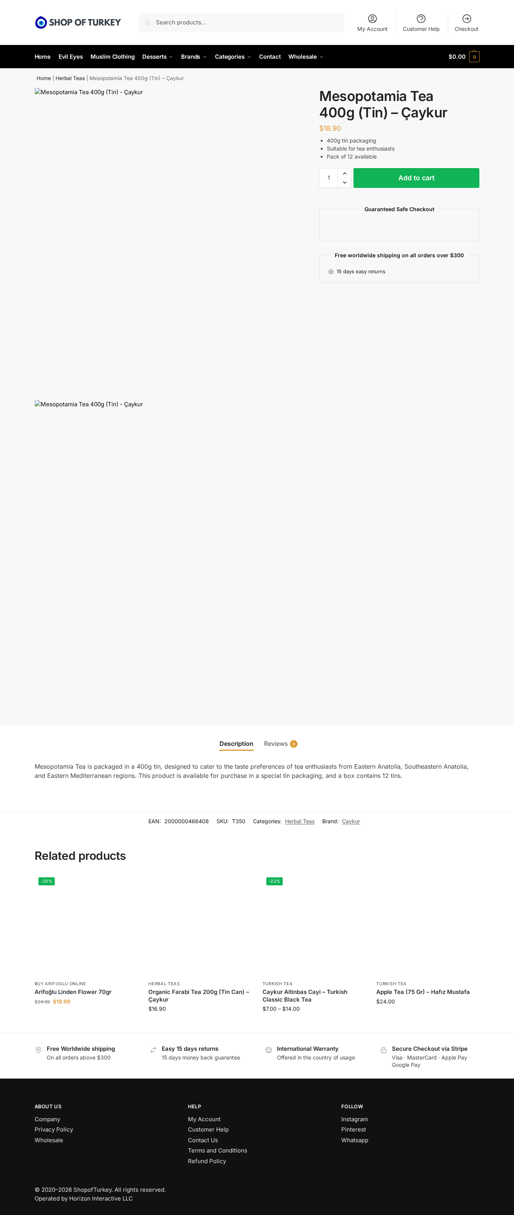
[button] (464, 56)
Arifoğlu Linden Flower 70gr (73, 991)
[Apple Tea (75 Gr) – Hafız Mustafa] (427, 925)
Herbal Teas (70, 78)
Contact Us (203, 1140)
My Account (372, 29)
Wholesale (49, 1140)
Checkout (467, 29)
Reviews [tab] (279, 743)
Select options (314, 1024)
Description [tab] (236, 743)
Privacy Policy (54, 1129)
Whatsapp (354, 1140)
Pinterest (353, 1129)
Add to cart (416, 178)
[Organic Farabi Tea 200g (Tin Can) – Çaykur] (199, 925)
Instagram (354, 1119)
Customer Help (421, 29)
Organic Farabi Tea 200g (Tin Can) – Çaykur (198, 995)
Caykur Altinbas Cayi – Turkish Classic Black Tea (305, 995)
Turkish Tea (278, 983)
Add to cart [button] (85, 1017)
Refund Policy (207, 1161)
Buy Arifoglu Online (60, 983)
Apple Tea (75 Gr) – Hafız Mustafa (423, 991)
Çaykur (351, 821)
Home (44, 78)
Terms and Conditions (217, 1150)
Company (47, 1119)
